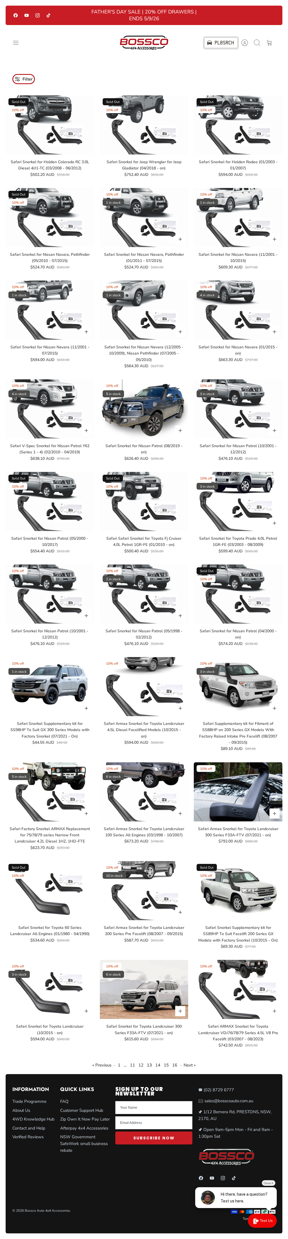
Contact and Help (28, 1128)
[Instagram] (37, 15)
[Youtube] (26, 15)
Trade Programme (29, 1101)
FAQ (64, 1101)
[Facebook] (15, 15)
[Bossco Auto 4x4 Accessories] (144, 42)
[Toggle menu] (18, 42)
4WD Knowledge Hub (33, 1119)
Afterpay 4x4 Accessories (84, 1128)
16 (174, 1065)
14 (157, 1065)
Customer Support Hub (81, 1110)
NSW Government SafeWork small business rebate (84, 1143)
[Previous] (82, 15)
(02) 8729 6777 (219, 1090)
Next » (190, 1065)
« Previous (101, 1065)
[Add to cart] (180, 239)
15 (166, 1065)
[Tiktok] (48, 15)
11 (132, 1065)
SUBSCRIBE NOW (154, 1138)
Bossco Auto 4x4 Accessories (47, 1210)
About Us (21, 1110)
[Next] (205, 15)
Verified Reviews (28, 1137)
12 (140, 1065)
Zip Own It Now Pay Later (85, 1119)
